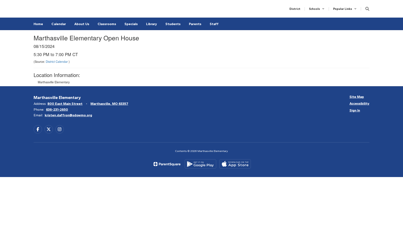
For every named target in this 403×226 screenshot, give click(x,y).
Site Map (356, 97)
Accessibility (359, 103)
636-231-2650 (57, 110)
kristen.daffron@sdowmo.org (68, 115)
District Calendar (57, 61)
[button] (316, 9)
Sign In (354, 110)
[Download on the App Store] (235, 164)
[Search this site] (367, 9)
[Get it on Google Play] (200, 164)
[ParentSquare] (167, 164)
